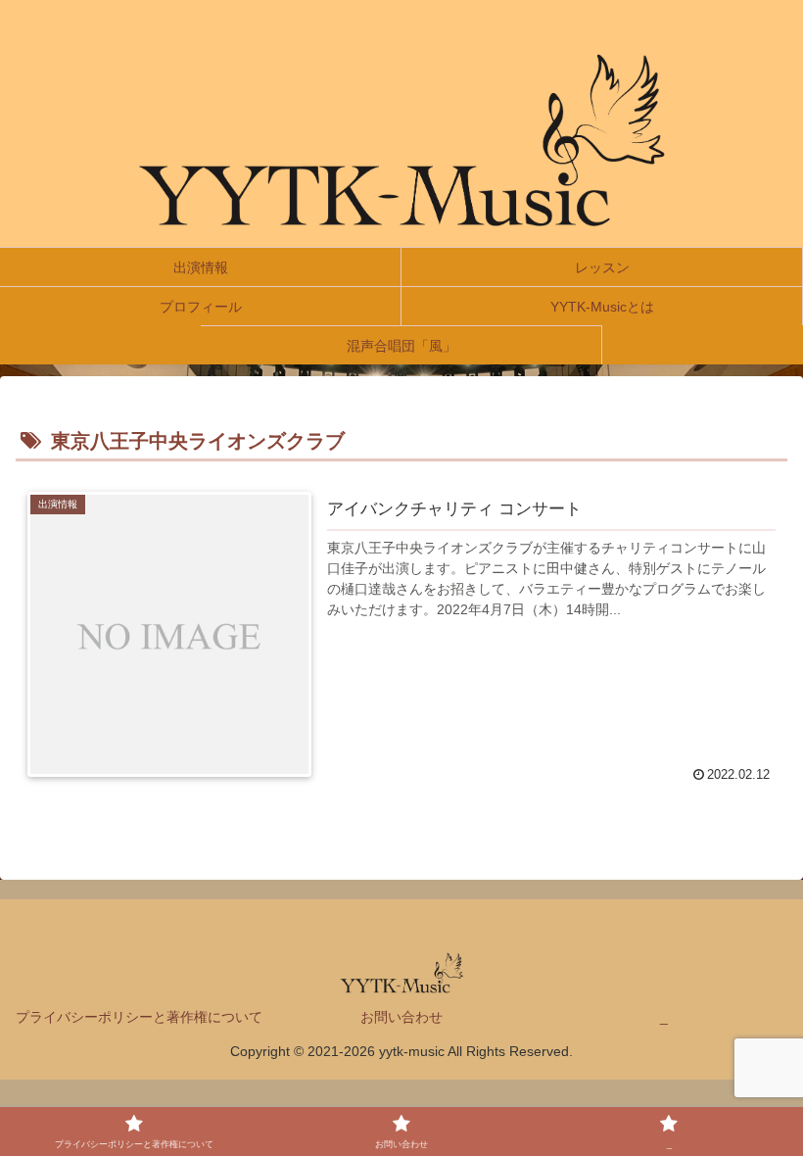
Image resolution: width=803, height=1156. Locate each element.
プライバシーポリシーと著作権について (139, 1017)
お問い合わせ (401, 1017)
